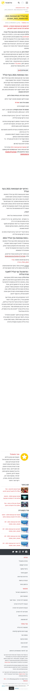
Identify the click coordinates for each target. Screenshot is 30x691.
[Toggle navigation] (27, 2)
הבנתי (11, 688)
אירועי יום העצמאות (20, 7)
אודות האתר (7, 662)
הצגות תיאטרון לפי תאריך (20, 608)
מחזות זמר (24, 635)
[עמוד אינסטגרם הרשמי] (19, 551)
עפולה (23, 262)
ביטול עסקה (24, 569)
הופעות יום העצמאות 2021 (19, 147)
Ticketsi (8, 3)
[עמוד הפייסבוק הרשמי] (26, 551)
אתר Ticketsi (14, 454)
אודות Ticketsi (23, 561)
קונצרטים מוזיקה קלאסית (20, 631)
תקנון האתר (24, 573)
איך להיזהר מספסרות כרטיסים (19, 651)
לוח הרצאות (24, 643)
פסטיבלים (25, 647)
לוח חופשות (24, 619)
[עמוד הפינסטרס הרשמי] (23, 551)
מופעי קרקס (24, 639)
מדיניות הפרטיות (22, 576)
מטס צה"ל (17, 63)
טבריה (19, 262)
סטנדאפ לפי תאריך (22, 612)
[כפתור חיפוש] (19, 3)
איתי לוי (17, 102)
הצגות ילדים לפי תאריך (21, 604)
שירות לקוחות (24, 565)
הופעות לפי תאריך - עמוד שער (19, 600)
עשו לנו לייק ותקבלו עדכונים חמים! (15, 256)
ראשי (27, 8)
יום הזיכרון (26, 37)
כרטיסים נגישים (23, 616)
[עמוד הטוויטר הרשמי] (13, 551)
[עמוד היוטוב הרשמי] (16, 551)
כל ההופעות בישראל (22, 592)
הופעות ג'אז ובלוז (22, 627)
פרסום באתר (24, 584)
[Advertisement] (15, 171)
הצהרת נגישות (23, 580)
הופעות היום (24, 596)
